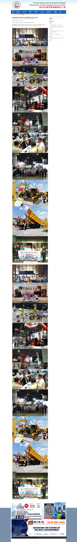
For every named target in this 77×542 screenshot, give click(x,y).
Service (50, 29)
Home (16, 14)
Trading (50, 40)
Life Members (52, 34)
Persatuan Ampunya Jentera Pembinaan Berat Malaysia (59, 537)
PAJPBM (24, 18)
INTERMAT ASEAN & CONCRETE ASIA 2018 (25, 17)
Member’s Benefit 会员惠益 (54, 30)
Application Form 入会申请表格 (57, 27)
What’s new (51, 28)
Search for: (51, 17)
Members (50, 33)
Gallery (50, 35)
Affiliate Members (57, 34)
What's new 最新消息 (21, 14)
